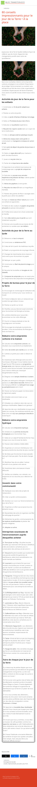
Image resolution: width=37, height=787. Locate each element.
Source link (5, 752)
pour (24, 764)
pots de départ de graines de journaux (20, 147)
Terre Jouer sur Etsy (11, 542)
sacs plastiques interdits (23, 413)
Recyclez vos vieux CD (11, 188)
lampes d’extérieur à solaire (24, 377)
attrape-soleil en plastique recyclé (21, 135)
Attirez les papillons (11, 184)
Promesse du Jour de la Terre (19, 121)
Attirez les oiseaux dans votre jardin (15, 139)
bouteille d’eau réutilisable (23, 707)
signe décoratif (16, 153)
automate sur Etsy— (12, 603)
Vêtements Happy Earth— (14, 626)
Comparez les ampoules (12, 276)
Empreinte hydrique (21, 428)
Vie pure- (8, 553)
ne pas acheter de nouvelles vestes (20, 582)
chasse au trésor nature (18, 200)
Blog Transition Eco (15, 2)
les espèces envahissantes (11, 521)
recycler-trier (14, 159)
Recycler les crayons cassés (12, 129)
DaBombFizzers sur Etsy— (14, 613)
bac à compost (19, 238)
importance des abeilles (20, 163)
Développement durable (10, 762)
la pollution (15, 125)
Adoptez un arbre (11, 527)
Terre (26, 764)
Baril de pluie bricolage (23, 264)
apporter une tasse (9, 724)
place (20, 764)
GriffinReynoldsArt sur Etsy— (15, 593)
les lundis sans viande (16, 350)
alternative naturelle (17, 383)
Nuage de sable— (11, 649)
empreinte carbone (20, 344)
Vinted (14, 703)
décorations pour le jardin (17, 218)
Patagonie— (9, 576)
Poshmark (6, 703)
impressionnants (12, 764)
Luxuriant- (8, 563)
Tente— (8, 638)
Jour (18, 764)
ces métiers (24, 226)
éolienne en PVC (20, 242)
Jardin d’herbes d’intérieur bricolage (22, 117)
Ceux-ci (20, 405)
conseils (6, 764)
